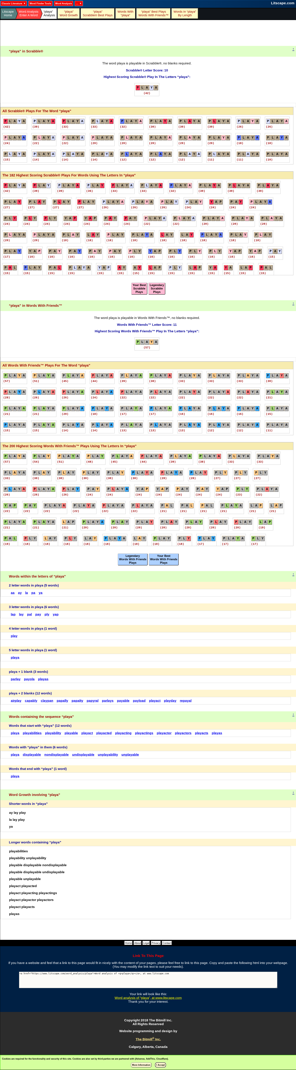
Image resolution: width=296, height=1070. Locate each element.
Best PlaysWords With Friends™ (153, 13)
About (137, 943)
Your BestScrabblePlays (139, 288)
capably (31, 700)
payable (123, 700)
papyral (92, 700)
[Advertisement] (148, 33)
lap (13, 614)
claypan (47, 700)
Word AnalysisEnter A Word (28, 13)
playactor (164, 733)
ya (40, 593)
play (14, 636)
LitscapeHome (8, 13)
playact (155, 700)
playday (170, 700)
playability (53, 733)
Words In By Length (184, 13)
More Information (141, 1065)
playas (43, 679)
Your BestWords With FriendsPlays (163, 559)
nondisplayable (56, 754)
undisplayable (83, 754)
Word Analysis (63, 3)
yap (56, 614)
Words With (125, 13)
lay (21, 614)
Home (128, 943)
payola (29, 679)
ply (47, 614)
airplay (16, 700)
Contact (167, 943)
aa (13, 593)
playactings (144, 733)
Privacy (156, 943)
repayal (186, 700)
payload (139, 700)
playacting (123, 733)
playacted (104, 733)
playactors (183, 733)
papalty (77, 700)
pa (33, 593)
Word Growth (69, 13)
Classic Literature (12, 3)
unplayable (130, 754)
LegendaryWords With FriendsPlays (132, 559)
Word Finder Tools (40, 3)
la (26, 593)
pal (29, 614)
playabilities (32, 733)
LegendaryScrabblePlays (157, 288)
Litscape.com (282, 3)
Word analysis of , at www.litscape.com (148, 998)
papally (62, 700)
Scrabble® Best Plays (98, 13)
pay (38, 614)
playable (71, 733)
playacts (201, 733)
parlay (16, 679)
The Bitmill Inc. (148, 1039)
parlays (108, 700)
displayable (32, 754)
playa (15, 657)
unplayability (108, 754)
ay (20, 593)
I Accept (160, 1065)
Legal (146, 943)
